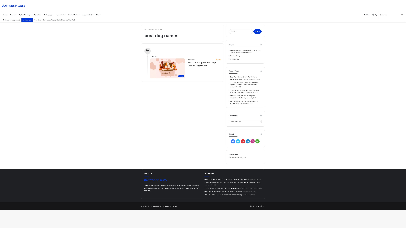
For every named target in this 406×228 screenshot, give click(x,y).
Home (5, 15)
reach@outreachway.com (237, 157)
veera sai (192, 59)
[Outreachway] (13, 5)
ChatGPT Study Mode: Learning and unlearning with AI (224, 191)
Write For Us (234, 59)
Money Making (60, 15)
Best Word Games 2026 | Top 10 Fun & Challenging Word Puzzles (227, 179)
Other (98, 15)
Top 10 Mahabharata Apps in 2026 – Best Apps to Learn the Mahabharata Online (232, 183)
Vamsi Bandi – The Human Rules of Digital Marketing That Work (54, 20)
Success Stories (87, 15)
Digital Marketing (24, 15)
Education (37, 15)
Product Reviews (74, 15)
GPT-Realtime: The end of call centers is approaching (223, 195)
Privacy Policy (235, 56)
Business (13, 15)
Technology (48, 15)
